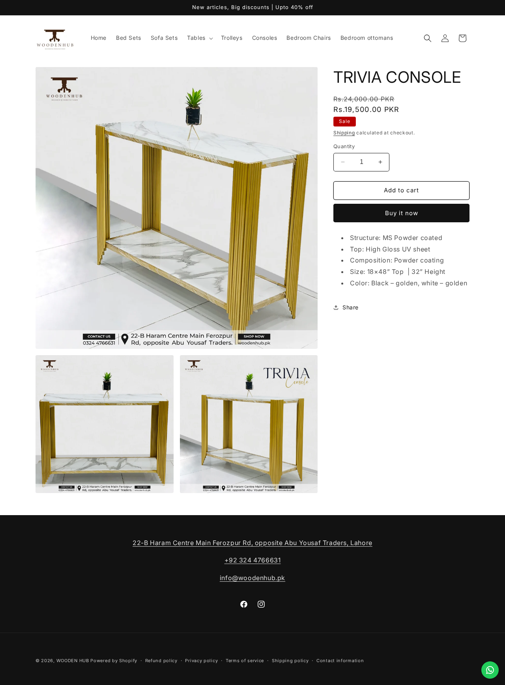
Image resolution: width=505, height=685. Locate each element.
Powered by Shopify (113, 660)
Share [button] (350, 307)
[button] (199, 38)
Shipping (344, 133)
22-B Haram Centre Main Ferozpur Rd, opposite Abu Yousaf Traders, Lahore (252, 543)
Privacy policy (201, 660)
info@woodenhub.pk (252, 578)
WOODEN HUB (72, 660)
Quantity (344, 146)
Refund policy (161, 660)
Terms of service (245, 660)
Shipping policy (290, 660)
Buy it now (401, 213)
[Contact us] (490, 670)
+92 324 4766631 (252, 560)
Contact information (340, 660)
